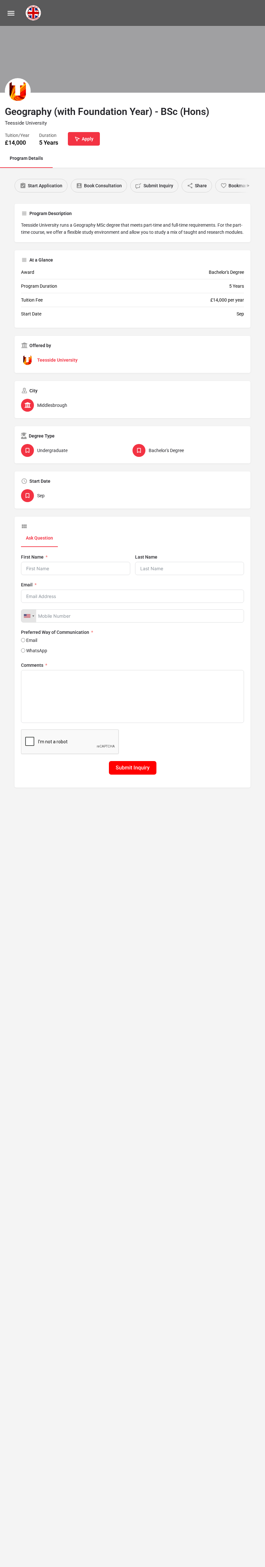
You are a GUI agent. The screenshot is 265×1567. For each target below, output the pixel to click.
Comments (32, 665)
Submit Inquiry (133, 768)
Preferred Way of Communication (55, 632)
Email (27, 584)
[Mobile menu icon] (11, 13)
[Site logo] (34, 13)
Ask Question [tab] (39, 538)
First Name (32, 557)
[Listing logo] (18, 91)
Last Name (146, 557)
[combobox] (28, 616)
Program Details (26, 158)
